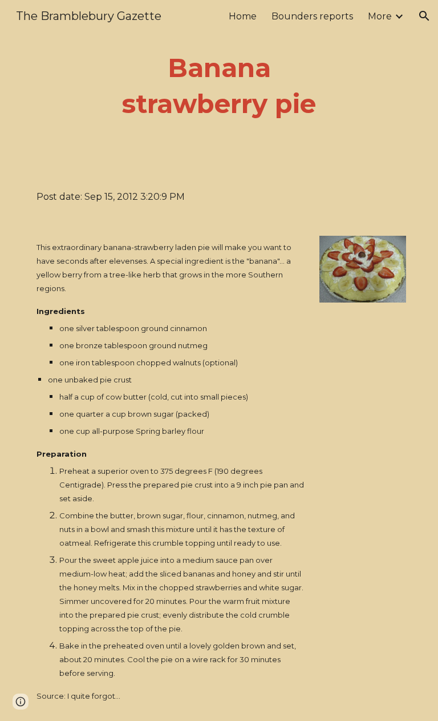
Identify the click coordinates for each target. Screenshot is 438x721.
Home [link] (243, 16)
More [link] (380, 16)
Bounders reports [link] (312, 16)
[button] (424, 16)
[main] (219, 86)
